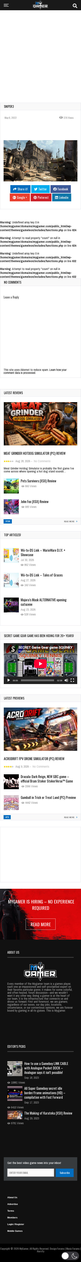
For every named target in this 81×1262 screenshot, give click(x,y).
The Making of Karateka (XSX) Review (48, 1113)
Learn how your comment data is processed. (35, 371)
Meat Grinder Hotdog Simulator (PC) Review (35, 453)
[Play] (9, 680)
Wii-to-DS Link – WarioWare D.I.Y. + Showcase (43, 552)
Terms (10, 1211)
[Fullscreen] (72, 680)
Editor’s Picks (16, 1046)
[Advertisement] (40, 54)
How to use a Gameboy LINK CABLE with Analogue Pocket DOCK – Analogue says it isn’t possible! (46, 1068)
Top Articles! (12, 535)
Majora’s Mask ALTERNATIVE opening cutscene (43, 602)
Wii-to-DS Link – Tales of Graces (42, 575)
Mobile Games (15, 1231)
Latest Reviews (13, 393)
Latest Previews (14, 698)
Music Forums (73, 1248)
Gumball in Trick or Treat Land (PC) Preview (48, 797)
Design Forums (57, 1248)
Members (12, 1217)
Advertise (12, 1204)
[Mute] (66, 680)
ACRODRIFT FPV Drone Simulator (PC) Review (34, 758)
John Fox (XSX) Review (35, 501)
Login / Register (15, 1224)
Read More (41, 924)
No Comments (42, 461)
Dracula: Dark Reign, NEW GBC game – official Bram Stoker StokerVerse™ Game (47, 778)
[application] (40, 663)
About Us (12, 1197)
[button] (70, 1256)
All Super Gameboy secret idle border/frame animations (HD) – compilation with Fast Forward (44, 1093)
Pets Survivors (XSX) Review (38, 480)
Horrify (40, 1251)
